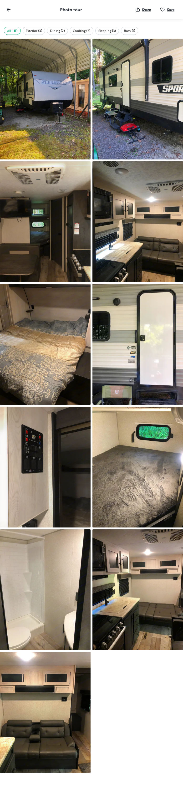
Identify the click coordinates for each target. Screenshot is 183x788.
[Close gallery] (8, 9)
